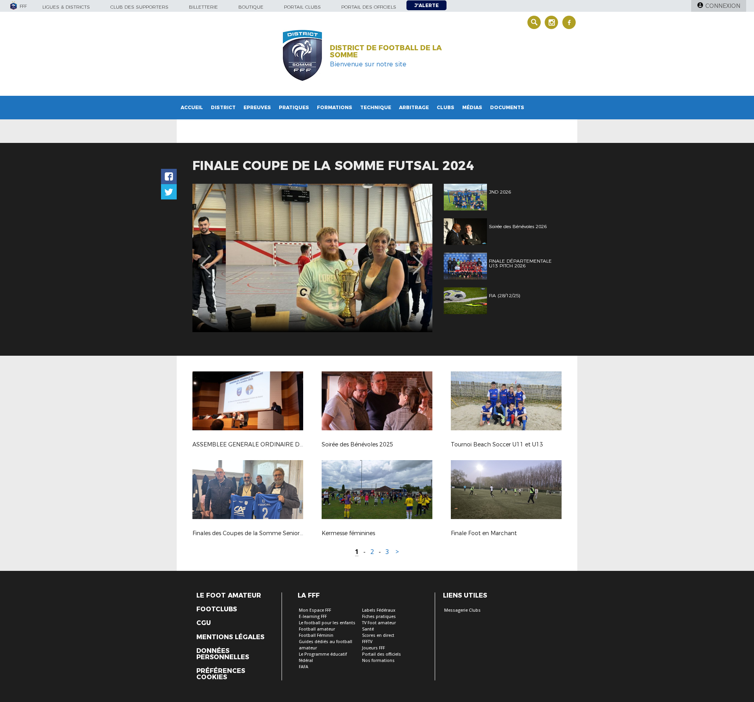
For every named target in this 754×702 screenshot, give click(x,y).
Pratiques (294, 107)
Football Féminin (316, 635)
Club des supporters (139, 7)
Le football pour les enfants (327, 622)
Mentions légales (230, 637)
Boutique (251, 7)
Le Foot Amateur (228, 595)
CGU (203, 623)
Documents (507, 107)
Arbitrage (414, 107)
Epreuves (257, 107)
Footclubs (216, 609)
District (223, 107)
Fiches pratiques (379, 616)
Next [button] (418, 259)
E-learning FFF (313, 616)
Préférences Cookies (220, 674)
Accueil (192, 107)
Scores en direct (378, 635)
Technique (375, 107)
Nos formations (378, 660)
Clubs (445, 107)
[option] (312, 258)
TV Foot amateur (379, 622)
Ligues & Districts (66, 7)
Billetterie (203, 7)
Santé (368, 629)
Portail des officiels (368, 7)
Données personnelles (222, 654)
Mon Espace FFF (315, 610)
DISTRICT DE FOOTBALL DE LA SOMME (386, 51)
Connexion (722, 5)
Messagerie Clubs (462, 610)
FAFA (303, 666)
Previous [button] (205, 259)
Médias (472, 107)
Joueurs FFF (373, 648)
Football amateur (317, 629)
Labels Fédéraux (378, 610)
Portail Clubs (302, 7)
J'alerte (426, 5)
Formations (334, 107)
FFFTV (367, 641)
